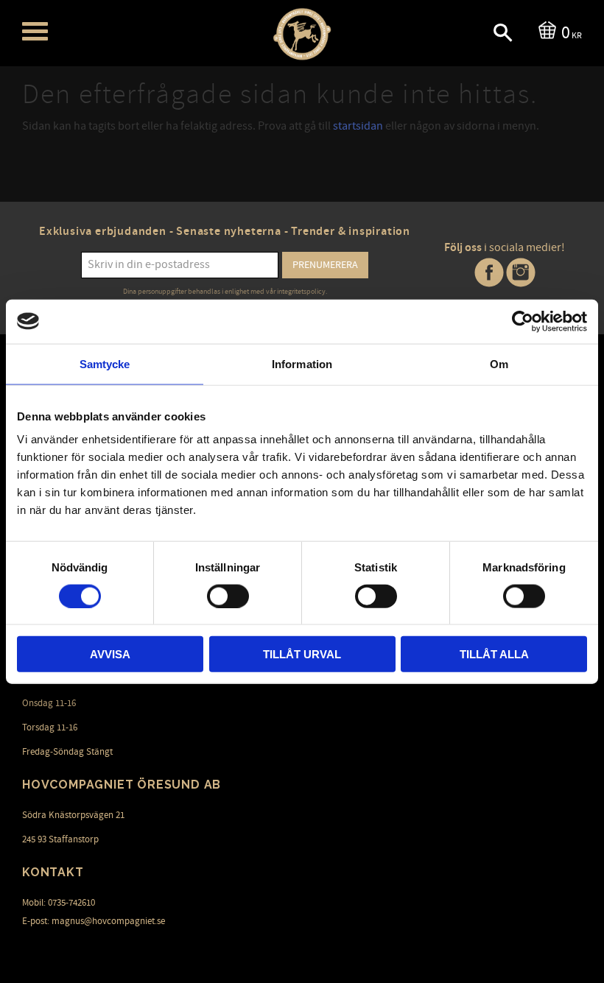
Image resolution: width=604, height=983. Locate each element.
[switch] (228, 595)
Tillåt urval (302, 654)
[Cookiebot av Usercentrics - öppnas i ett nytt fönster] (522, 321)
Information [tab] (302, 363)
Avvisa (110, 654)
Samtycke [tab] (105, 363)
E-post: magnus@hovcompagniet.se (93, 921)
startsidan (358, 126)
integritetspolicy (301, 291)
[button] (35, 31)
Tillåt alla (494, 654)
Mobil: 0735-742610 (58, 903)
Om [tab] (499, 363)
